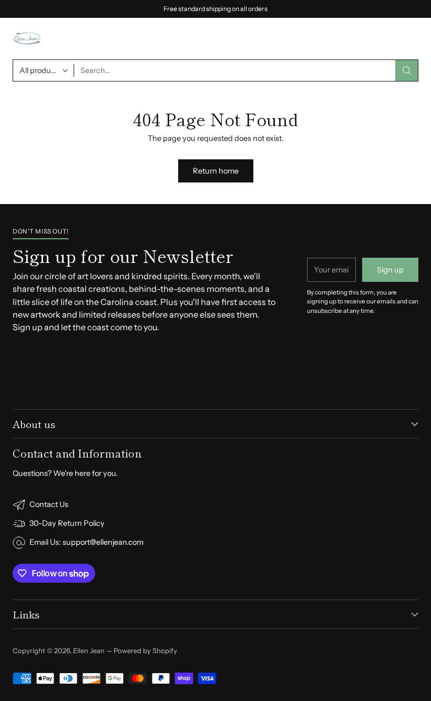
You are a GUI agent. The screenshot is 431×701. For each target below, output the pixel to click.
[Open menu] (412, 38)
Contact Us (48, 504)
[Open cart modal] (385, 38)
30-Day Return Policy (67, 523)
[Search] (406, 70)
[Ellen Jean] (27, 38)
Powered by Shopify (145, 650)
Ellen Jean (89, 650)
